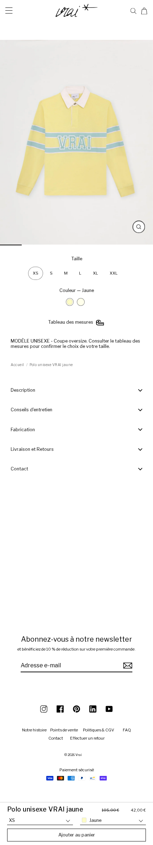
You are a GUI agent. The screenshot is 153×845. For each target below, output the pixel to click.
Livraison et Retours (32, 449)
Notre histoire (34, 729)
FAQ (127, 729)
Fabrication (23, 429)
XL (95, 273)
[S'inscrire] (126, 665)
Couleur (76, 290)
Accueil (17, 364)
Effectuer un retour (87, 738)
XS (35, 273)
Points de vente (64, 729)
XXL (114, 273)
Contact (19, 468)
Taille (76, 258)
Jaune (69, 302)
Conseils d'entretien (31, 409)
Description (23, 390)
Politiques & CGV (98, 729)
